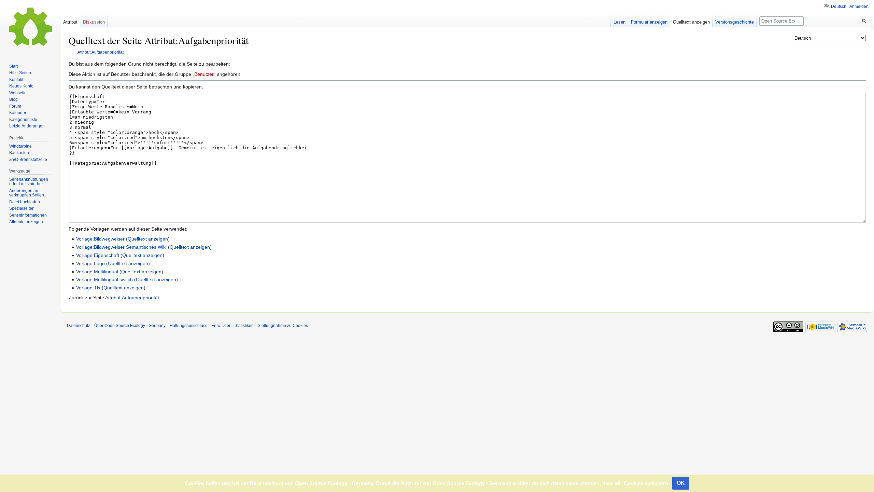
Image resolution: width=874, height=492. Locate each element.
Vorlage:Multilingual (97, 271)
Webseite (18, 93)
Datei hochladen (24, 202)
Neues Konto (21, 86)
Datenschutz (78, 325)
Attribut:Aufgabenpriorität (100, 52)
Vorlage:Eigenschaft (97, 255)
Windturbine (20, 146)
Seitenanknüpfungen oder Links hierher (28, 182)
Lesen (619, 22)
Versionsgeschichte (734, 22)
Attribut (70, 22)
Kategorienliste (23, 119)
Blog (13, 99)
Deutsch (838, 6)
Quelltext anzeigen (148, 239)
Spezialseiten (21, 208)
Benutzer (204, 74)
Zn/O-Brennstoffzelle (28, 159)
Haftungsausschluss (188, 325)
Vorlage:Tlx (88, 287)
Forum (15, 106)
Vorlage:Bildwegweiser (100, 239)
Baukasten (19, 152)
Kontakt (16, 79)
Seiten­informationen (28, 215)
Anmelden (859, 6)
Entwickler (220, 325)
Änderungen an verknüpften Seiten (26, 193)
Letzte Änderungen (27, 126)
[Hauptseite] (30, 27)
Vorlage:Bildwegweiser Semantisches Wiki (121, 247)
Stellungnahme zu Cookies (283, 325)
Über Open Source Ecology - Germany (130, 325)
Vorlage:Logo (90, 263)
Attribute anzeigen (26, 221)
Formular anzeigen (649, 22)
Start (13, 66)
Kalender (17, 112)
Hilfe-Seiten (20, 72)
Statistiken (244, 325)
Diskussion (94, 22)
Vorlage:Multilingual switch (104, 279)
